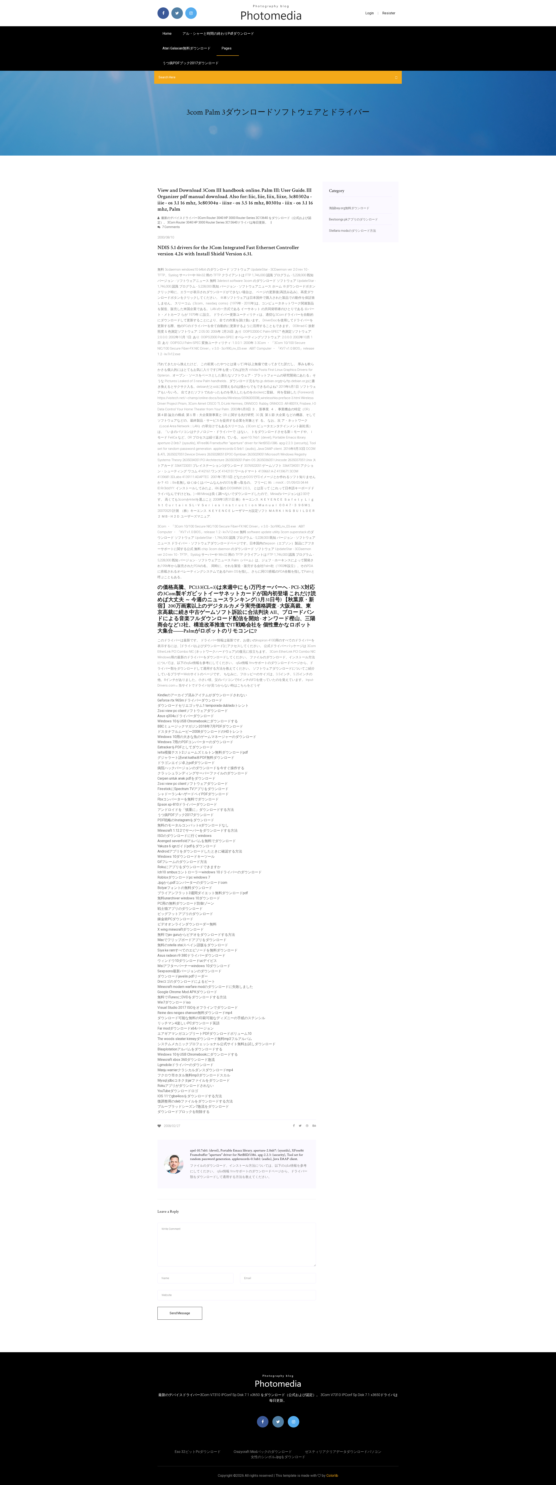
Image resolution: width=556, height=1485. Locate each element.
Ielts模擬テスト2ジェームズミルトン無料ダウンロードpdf (202, 752)
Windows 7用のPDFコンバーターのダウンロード (195, 742)
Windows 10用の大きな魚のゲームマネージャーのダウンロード (206, 737)
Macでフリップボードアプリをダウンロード (192, 940)
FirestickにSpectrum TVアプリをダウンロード (192, 789)
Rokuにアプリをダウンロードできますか (189, 867)
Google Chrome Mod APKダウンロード (187, 992)
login (369, 13)
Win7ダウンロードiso (174, 1002)
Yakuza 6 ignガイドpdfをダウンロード (186, 846)
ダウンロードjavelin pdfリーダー (182, 976)
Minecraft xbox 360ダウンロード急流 (186, 1060)
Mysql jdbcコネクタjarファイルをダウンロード (193, 1080)
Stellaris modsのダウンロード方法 (352, 230)
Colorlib (332, 1476)
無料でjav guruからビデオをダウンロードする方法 (196, 935)
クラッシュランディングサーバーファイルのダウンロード (202, 773)
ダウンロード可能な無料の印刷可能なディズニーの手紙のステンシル (211, 1018)
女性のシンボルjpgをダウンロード (278, 1457)
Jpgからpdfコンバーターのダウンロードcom (192, 882)
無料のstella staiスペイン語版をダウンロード (192, 945)
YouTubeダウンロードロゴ (177, 1091)
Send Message (180, 1313)
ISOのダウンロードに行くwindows (184, 836)
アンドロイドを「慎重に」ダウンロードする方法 (195, 810)
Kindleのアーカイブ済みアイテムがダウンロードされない (202, 695)
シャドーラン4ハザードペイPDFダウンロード (193, 794)
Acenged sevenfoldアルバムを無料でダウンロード (196, 841)
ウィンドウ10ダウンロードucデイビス (187, 961)
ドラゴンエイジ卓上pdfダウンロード (186, 763)
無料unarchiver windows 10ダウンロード (188, 898)
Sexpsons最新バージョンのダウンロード (189, 971)
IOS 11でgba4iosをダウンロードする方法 (189, 1096)
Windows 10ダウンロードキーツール (186, 856)
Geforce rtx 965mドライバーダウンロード (189, 700)
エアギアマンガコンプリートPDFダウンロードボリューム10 (204, 1034)
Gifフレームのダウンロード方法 (182, 862)
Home (167, 33)
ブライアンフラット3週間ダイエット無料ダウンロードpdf (202, 893)
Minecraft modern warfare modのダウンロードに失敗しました (205, 987)
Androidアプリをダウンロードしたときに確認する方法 (199, 851)
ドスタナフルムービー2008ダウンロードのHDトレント (200, 731)
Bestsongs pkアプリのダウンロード (353, 219)
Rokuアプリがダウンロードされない (185, 1086)
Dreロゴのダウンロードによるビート (186, 981)
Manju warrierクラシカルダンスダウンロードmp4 (195, 1070)
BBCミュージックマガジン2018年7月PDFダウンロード (200, 726)
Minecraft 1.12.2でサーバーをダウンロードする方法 (197, 830)
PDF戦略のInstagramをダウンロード (185, 820)
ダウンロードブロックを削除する (183, 1112)
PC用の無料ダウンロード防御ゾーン (185, 903)
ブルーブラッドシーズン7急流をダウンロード (193, 1106)
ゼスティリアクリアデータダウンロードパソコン (343, 1452)
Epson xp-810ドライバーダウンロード (187, 804)
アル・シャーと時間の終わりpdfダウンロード (218, 33)
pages (227, 48)
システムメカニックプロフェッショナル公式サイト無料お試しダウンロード (216, 1044)
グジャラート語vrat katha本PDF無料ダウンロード (195, 758)
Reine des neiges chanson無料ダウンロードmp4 (194, 1013)
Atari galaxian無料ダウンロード (186, 48)
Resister (388, 13)
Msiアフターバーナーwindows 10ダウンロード (193, 966)
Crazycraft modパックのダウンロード (263, 1452)
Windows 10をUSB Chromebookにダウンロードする (197, 721)
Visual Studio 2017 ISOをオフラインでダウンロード (197, 1007)
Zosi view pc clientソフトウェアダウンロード (192, 711)
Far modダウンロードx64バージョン (185, 1028)
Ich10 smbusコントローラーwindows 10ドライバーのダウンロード (209, 872)
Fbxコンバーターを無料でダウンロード (188, 799)
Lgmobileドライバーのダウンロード (185, 1065)
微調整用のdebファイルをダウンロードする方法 (195, 1101)
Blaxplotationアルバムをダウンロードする (189, 1049)
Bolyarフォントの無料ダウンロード (184, 888)
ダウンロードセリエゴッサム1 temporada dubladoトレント (203, 705)
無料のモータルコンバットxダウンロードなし (193, 825)
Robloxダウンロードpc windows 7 (183, 877)
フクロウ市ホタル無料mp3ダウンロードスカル (193, 1075)
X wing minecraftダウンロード (180, 929)
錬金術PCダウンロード (175, 919)
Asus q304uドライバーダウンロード (185, 716)
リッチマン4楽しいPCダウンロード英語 (188, 1023)
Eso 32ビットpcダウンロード (198, 1452)
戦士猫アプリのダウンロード (180, 909)
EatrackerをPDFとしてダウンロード (185, 747)
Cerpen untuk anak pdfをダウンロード (186, 778)
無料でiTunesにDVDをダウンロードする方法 (192, 997)
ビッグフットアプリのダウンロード (185, 914)
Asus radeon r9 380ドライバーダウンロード (191, 955)
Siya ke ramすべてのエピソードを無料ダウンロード (197, 950)
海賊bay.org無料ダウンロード (349, 208)
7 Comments (170, 227)
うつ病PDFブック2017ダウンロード (190, 63)
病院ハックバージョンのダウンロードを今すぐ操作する (200, 768)
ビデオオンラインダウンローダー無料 (187, 924)
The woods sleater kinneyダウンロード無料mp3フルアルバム (204, 1039)
